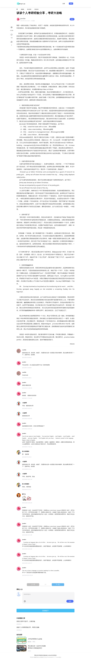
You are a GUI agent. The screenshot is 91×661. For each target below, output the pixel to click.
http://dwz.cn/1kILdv (46, 89)
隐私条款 (45, 655)
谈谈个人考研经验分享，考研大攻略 (28, 627)
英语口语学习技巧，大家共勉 (26, 621)
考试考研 (29, 9)
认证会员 (50, 655)
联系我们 (54, 655)
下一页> (58, 584)
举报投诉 (41, 655)
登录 (71, 3)
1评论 (33, 641)
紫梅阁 (22, 9)
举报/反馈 (72, 344)
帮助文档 (36, 655)
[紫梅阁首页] (17, 9)
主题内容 (36, 9)
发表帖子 (45, 611)
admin (29, 651)
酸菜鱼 (29, 641)
